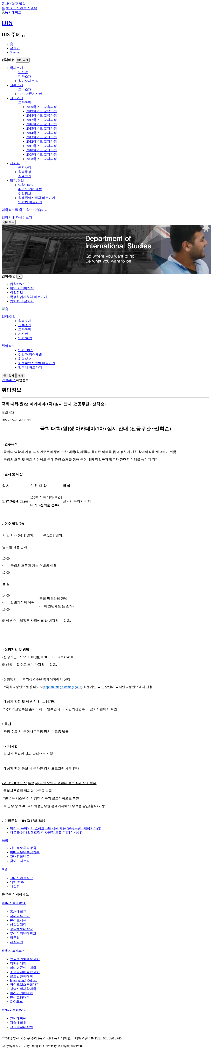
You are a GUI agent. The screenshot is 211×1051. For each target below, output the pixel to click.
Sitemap (15, 52)
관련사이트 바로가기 (14, 903)
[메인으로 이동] (5, 309)
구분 (4, 869)
